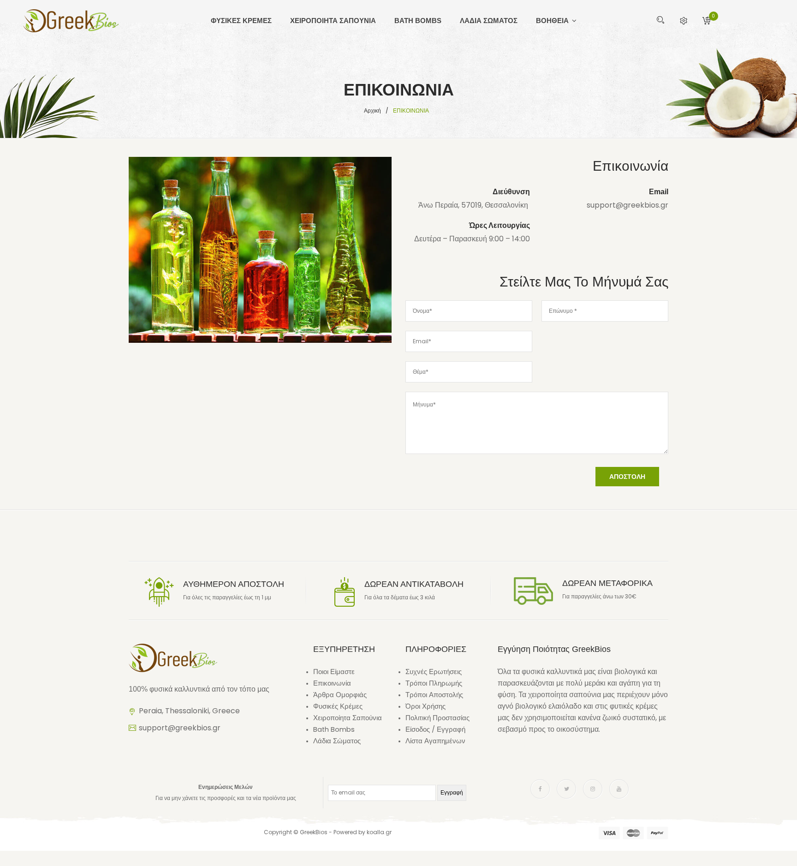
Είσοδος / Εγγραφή (435, 729)
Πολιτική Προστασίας (437, 718)
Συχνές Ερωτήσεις (433, 671)
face (540, 789)
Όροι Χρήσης (425, 706)
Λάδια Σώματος (337, 741)
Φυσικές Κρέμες (338, 706)
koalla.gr (379, 832)
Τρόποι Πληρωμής (433, 683)
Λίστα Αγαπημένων (435, 741)
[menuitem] (246, 20)
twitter (566, 789)
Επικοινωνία (332, 683)
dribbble (592, 789)
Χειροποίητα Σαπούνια (347, 718)
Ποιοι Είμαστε (334, 671)
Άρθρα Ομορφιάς (340, 694)
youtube (619, 789)
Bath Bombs (334, 729)
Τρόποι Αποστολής (434, 694)
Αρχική (372, 110)
